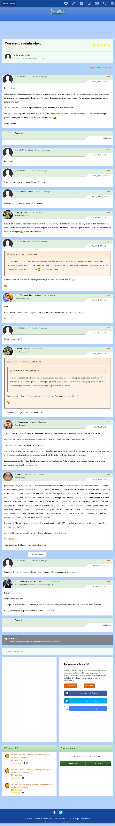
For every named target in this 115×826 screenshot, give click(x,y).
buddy (19, 212)
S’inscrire (89, 686)
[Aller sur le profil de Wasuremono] (7, 424)
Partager (99, 763)
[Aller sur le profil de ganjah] (7, 477)
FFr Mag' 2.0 (16, 760)
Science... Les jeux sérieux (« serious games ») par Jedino (30, 769)
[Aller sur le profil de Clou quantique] (7, 297)
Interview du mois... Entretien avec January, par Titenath (30, 755)
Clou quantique (26, 295)
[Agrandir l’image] (55, 118)
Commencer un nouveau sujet (100, 68)
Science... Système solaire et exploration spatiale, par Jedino (32, 784)
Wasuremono (22, 422)
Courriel (74, 763)
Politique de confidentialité (43, 819)
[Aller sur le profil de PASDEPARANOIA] (7, 584)
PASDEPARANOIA (27, 581)
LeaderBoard (85, 819)
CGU (69, 819)
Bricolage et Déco (37, 58)
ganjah (20, 474)
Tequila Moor (19, 757)
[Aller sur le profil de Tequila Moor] (7, 756)
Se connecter (70, 686)
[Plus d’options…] (108, 76)
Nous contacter (60, 819)
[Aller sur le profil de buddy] (7, 215)
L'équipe (76, 819)
